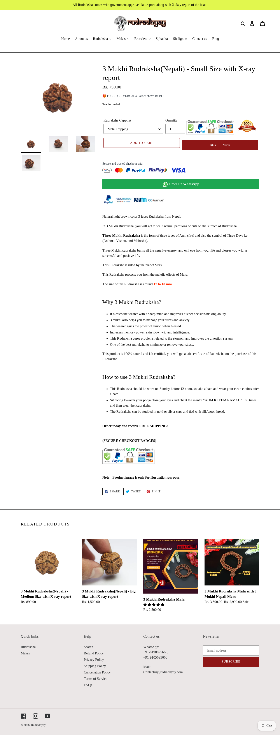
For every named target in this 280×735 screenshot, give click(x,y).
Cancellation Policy (97, 672)
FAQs (88, 685)
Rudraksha (28, 647)
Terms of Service (95, 678)
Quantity (171, 120)
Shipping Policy (95, 666)
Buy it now (220, 145)
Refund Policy (94, 653)
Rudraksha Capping (117, 120)
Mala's (25, 653)
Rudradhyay (38, 724)
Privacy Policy (94, 659)
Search (88, 647)
